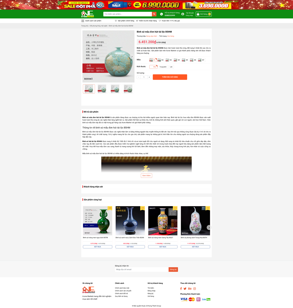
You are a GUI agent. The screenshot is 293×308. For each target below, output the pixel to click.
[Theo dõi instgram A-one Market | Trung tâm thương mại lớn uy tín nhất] (194, 288)
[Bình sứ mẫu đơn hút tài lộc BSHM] (108, 56)
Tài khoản (190, 13)
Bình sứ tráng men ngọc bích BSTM (95, 237)
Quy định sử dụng (121, 296)
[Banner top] (146, 5)
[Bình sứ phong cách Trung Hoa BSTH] (195, 220)
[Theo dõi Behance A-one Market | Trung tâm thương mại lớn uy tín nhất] (189, 288)
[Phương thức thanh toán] (195, 299)
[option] (108, 56)
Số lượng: (141, 73)
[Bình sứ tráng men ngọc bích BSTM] (97, 220)
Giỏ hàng (151, 296)
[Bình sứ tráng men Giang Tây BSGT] (162, 220)
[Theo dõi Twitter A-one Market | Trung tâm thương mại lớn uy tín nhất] (185, 288)
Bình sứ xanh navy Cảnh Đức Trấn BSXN (130, 237)
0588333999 (170, 15)
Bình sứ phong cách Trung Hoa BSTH (194, 237)
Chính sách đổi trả (121, 293)
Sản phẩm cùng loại (93, 199)
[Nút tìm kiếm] (154, 14)
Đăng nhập (189, 15)
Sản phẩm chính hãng (126, 21)
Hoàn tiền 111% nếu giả (171, 21)
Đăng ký (173, 269)
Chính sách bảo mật (122, 288)
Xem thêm (146, 175)
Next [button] (131, 56)
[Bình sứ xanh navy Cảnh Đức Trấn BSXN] (130, 220)
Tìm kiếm (151, 288)
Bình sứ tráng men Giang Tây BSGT (160, 237)
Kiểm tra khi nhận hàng (148, 21)
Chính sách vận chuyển (123, 291)
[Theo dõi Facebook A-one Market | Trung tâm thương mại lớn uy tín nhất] (181, 288)
